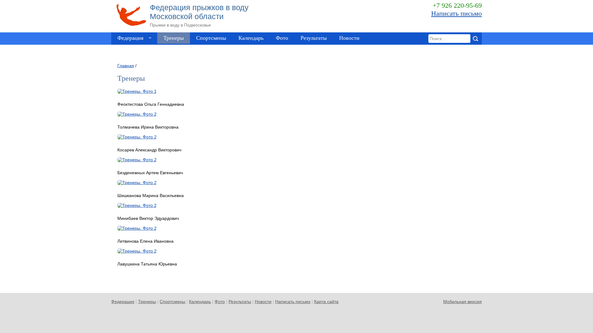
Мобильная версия (462, 301)
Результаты (314, 38)
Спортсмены (211, 38)
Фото (282, 38)
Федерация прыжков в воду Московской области (199, 15)
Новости (349, 38)
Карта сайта (326, 301)
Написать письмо (456, 13)
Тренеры (173, 38)
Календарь (250, 38)
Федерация (130, 38)
